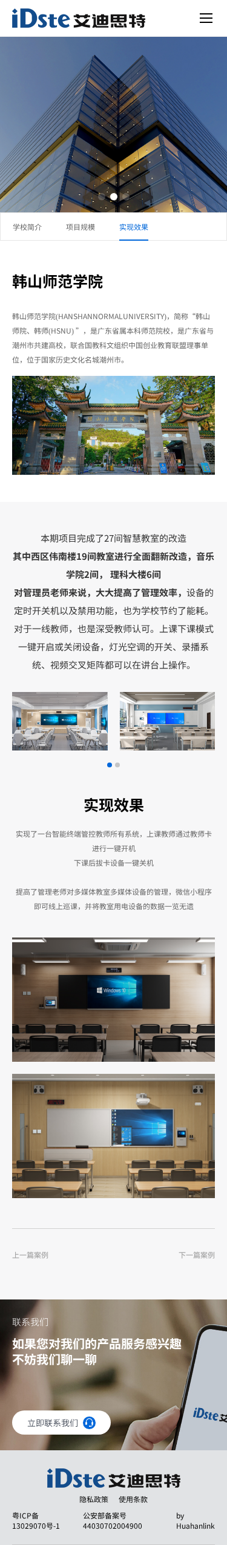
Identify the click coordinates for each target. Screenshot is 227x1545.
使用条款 (133, 1499)
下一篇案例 (197, 1255)
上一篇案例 (30, 1255)
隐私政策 (93, 1499)
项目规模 (80, 226)
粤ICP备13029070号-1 (36, 1520)
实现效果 (133, 226)
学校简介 (27, 226)
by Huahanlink (195, 1520)
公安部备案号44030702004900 (112, 1520)
